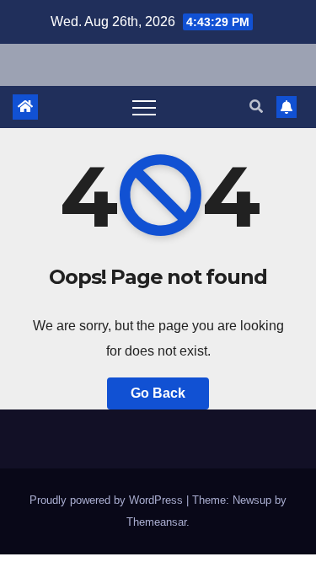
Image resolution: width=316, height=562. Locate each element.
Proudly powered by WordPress (107, 500)
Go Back (158, 393)
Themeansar (156, 522)
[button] (256, 106)
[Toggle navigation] (144, 107)
